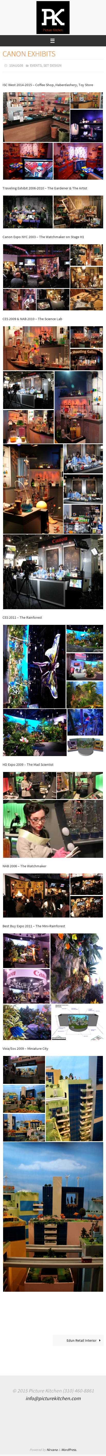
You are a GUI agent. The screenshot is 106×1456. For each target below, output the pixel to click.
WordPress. (69, 1448)
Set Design (52, 65)
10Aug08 (16, 65)
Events (36, 65)
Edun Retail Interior (82, 1339)
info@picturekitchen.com (53, 1397)
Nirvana (52, 1448)
